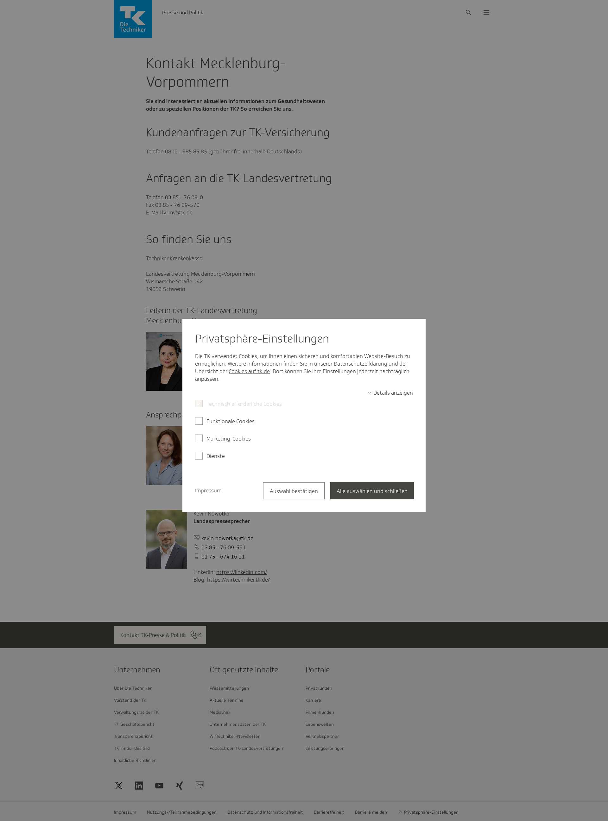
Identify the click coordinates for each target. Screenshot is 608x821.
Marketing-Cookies (228, 438)
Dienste (215, 456)
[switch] (390, 393)
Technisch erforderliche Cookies (244, 403)
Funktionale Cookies (230, 421)
